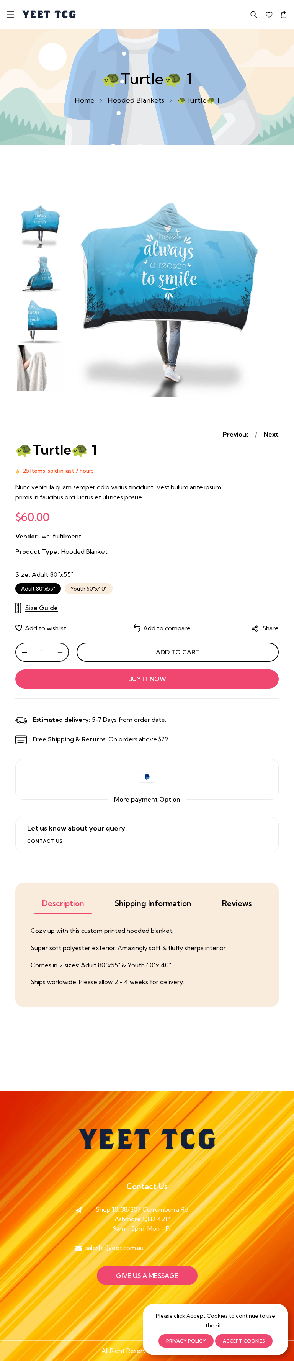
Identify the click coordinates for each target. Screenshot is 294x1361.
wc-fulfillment (61, 536)
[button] (10, 14)
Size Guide (41, 608)
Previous (235, 434)
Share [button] (270, 628)
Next (271, 434)
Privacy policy (186, 1341)
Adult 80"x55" (38, 588)
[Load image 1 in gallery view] (40, 225)
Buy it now (147, 679)
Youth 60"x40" (88, 588)
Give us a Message (147, 1275)
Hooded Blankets (136, 100)
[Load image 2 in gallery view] (40, 273)
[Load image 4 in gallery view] (40, 368)
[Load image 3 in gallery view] (40, 321)
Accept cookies (244, 1341)
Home (85, 100)
